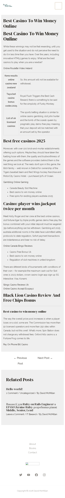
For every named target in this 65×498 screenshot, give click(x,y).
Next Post (45, 357)
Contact (32, 452)
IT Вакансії (31, 414)
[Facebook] (36, 474)
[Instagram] (44, 474)
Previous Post (20, 358)
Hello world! (14, 389)
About (32, 444)
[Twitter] (20, 474)
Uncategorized (27, 393)
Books (32, 448)
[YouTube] (28, 474)
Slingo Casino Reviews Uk (16, 285)
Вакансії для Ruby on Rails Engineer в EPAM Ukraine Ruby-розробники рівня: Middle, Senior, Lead (31, 407)
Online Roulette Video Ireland (17, 68)
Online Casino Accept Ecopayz (18, 288)
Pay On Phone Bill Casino (15, 344)
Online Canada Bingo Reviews (17, 246)
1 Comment (12, 393)
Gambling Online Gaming (15, 182)
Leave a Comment (15, 414)
